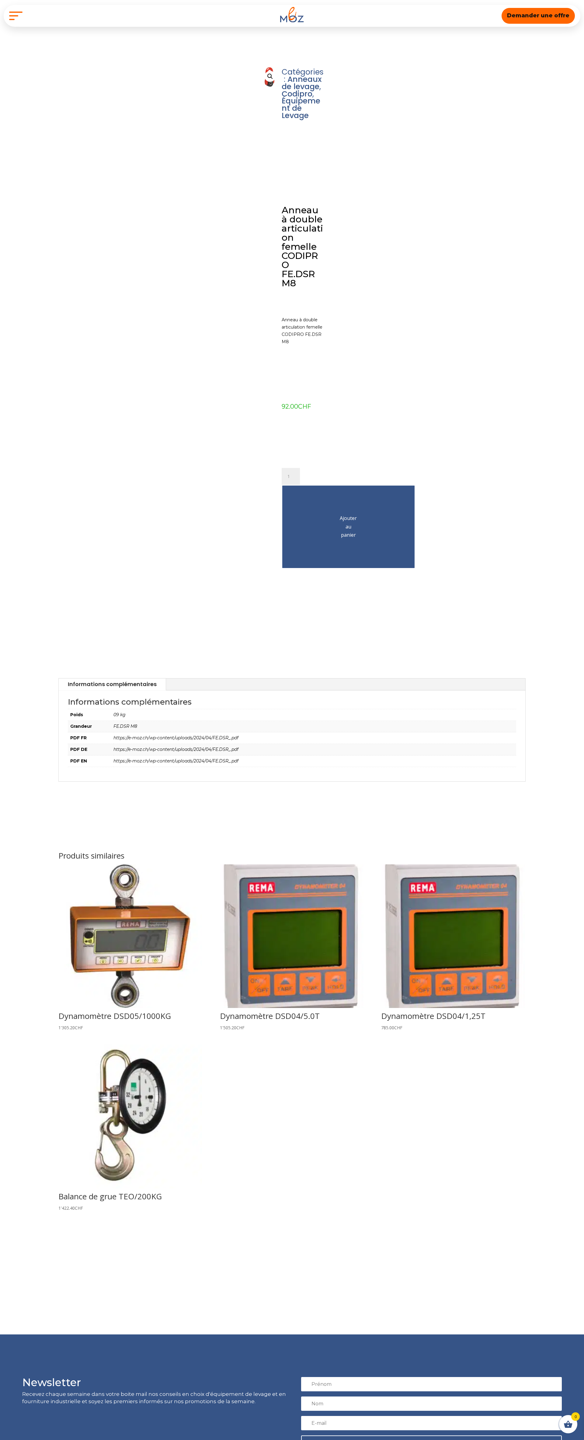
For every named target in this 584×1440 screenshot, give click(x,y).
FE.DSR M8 (125, 726)
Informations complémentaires (112, 684)
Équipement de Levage (301, 108)
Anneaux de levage (302, 83)
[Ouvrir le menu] (16, 15)
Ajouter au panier (348, 526)
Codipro (297, 94)
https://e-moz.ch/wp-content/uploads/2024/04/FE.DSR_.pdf (175, 738)
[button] (270, 76)
